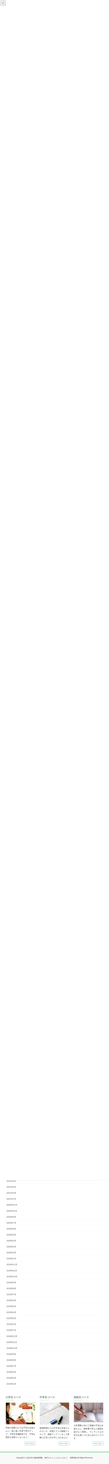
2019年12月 (12, 1264)
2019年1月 (11, 1330)
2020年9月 (11, 1217)
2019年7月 (11, 1294)
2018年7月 (11, 1366)
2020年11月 (12, 1211)
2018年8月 (11, 1360)
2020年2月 (11, 1252)
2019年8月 (11, 1288)
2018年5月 (11, 1378)
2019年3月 (11, 1318)
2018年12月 (12, 1336)
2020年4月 (11, 1241)
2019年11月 (12, 1270)
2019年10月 (12, 1276)
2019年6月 (11, 1300)
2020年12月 (12, 1205)
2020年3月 (11, 1247)
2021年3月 (11, 1187)
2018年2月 (11, 1384)
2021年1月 (11, 1199)
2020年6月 (11, 1229)
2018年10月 (12, 1348)
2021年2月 (11, 1193)
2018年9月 (11, 1354)
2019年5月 (11, 1306)
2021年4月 (11, 1181)
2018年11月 (12, 1342)
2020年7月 (11, 1223)
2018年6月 (11, 1372)
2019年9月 (11, 1282)
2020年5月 (11, 1235)
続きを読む (30, 1443)
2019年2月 (11, 1324)
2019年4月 (11, 1312)
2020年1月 (11, 1258)
